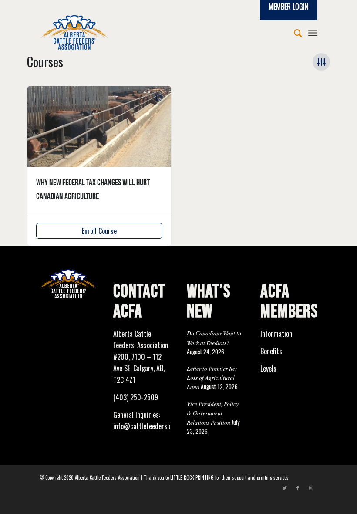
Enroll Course (99, 231)
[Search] (293, 32)
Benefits (271, 351)
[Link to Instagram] (310, 487)
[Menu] (312, 32)
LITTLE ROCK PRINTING (192, 477)
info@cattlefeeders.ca (144, 426)
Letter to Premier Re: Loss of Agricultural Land (212, 377)
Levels (268, 368)
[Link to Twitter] (284, 487)
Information (276, 333)
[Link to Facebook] (297, 487)
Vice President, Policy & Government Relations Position (213, 412)
